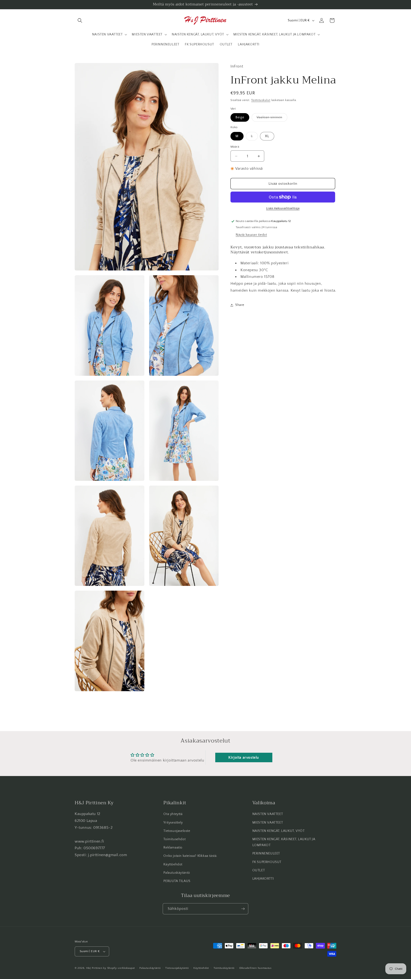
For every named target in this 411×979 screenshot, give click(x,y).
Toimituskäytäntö (224, 968)
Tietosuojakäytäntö (177, 968)
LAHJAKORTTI (263, 879)
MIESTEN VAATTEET (267, 823)
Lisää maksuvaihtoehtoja (283, 208)
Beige (239, 117)
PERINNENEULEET (266, 853)
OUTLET (258, 870)
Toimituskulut (260, 100)
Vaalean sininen (272, 118)
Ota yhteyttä (172, 814)
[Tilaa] (243, 908)
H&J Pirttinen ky (96, 968)
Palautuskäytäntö (176, 873)
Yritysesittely (173, 823)
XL (267, 136)
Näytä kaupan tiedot (251, 235)
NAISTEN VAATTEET (267, 814)
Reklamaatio (172, 847)
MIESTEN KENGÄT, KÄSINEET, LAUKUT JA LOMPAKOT (283, 842)
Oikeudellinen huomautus (255, 968)
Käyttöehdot (172, 864)
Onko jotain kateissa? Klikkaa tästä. (190, 856)
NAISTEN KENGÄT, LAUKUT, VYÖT (278, 831)
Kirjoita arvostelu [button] (243, 757)
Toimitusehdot (174, 839)
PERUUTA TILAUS (176, 881)
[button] (80, 20)
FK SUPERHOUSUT (266, 862)
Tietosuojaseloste (176, 831)
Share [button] (239, 305)
